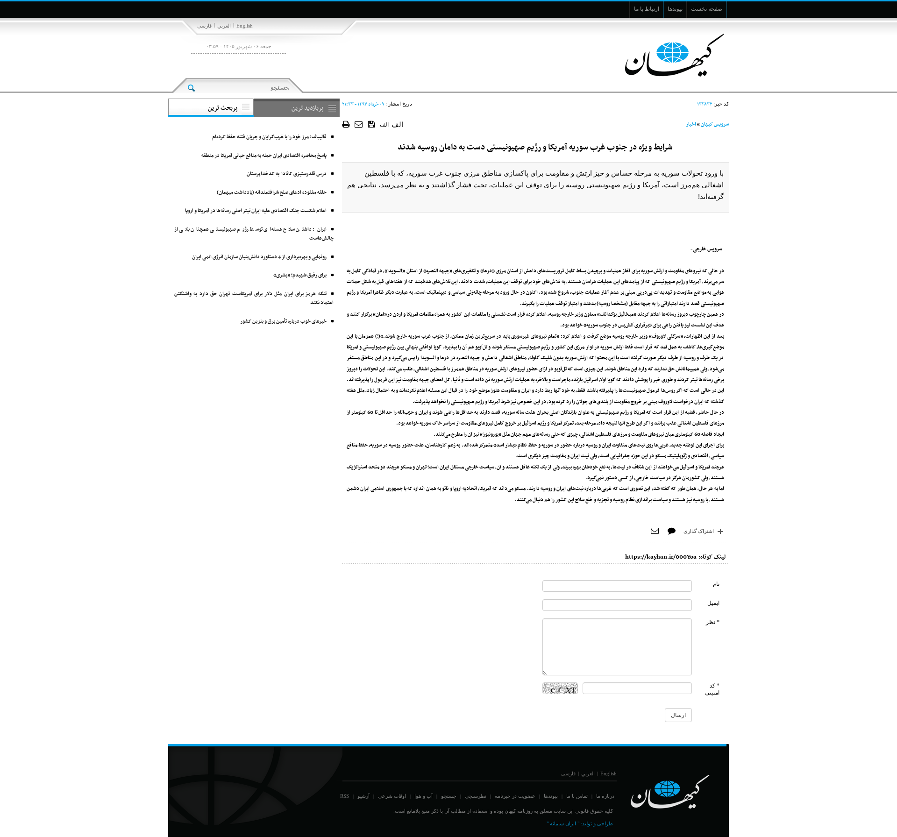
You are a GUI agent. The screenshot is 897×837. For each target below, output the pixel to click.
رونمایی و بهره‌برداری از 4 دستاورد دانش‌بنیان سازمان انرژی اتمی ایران (259, 257)
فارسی (204, 25)
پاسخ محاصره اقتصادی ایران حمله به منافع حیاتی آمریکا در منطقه (264, 155)
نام (716, 584)
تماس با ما (577, 796)
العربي (224, 25)
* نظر (712, 622)
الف (384, 124)
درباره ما (605, 796)
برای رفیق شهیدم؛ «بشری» (300, 275)
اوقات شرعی (392, 796)
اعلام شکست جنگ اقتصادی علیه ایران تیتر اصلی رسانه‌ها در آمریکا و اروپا (256, 210)
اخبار (691, 124)
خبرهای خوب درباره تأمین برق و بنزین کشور (283, 321)
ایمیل (713, 603)
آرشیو (363, 796)
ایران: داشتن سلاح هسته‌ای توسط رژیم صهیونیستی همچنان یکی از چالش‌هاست (254, 234)
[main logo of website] (667, 55)
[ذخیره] (371, 124)
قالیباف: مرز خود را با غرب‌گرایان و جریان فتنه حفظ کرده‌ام (269, 137)
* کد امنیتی (712, 689)
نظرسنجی (475, 796)
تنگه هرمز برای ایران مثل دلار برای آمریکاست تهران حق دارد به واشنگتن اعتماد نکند (254, 299)
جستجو (448, 796)
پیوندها (551, 796)
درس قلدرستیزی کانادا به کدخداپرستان (287, 174)
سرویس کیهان (715, 124)
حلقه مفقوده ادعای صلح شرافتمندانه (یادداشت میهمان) (272, 192)
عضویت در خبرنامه (515, 796)
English (244, 25)
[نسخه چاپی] (346, 124)
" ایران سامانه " (563, 823)
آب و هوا (423, 796)
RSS (344, 796)
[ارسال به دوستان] (359, 124)
